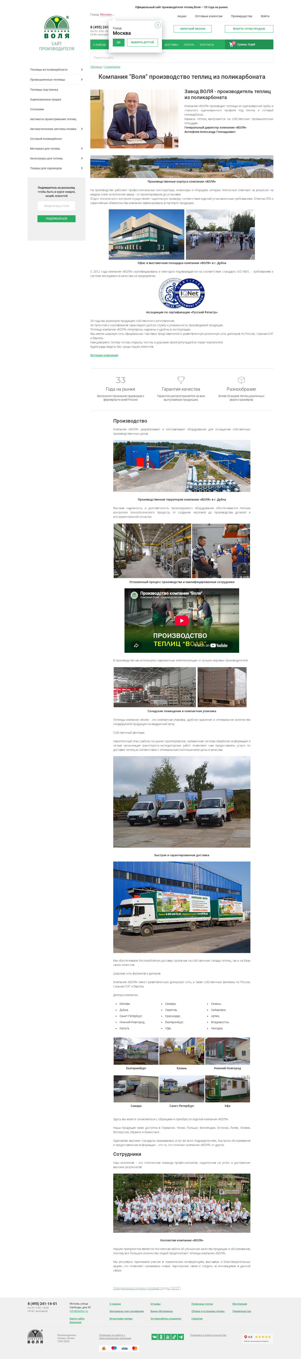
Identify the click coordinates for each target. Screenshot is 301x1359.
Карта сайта (77, 1318)
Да (119, 42)
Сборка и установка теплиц (208, 1311)
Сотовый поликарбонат (46, 138)
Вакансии (75, 1322)
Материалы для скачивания (127, 1311)
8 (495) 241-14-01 (105, 27)
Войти (265, 16)
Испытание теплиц (121, 1318)
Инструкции (239, 1303)
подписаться (56, 218)
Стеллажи (37, 109)
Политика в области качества (208, 1335)
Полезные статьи (202, 1303)
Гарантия (197, 1318)
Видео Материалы (161, 1311)
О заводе (115, 1303)
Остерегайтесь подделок (165, 1318)
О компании (112, 66)
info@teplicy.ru (79, 1311)
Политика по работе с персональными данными (115, 1337)
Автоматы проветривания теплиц (53, 119)
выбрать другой (142, 42)
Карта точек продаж (250, 28)
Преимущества (241, 16)
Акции (182, 16)
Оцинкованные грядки (45, 99)
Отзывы (155, 1303)
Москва (106, 14)
